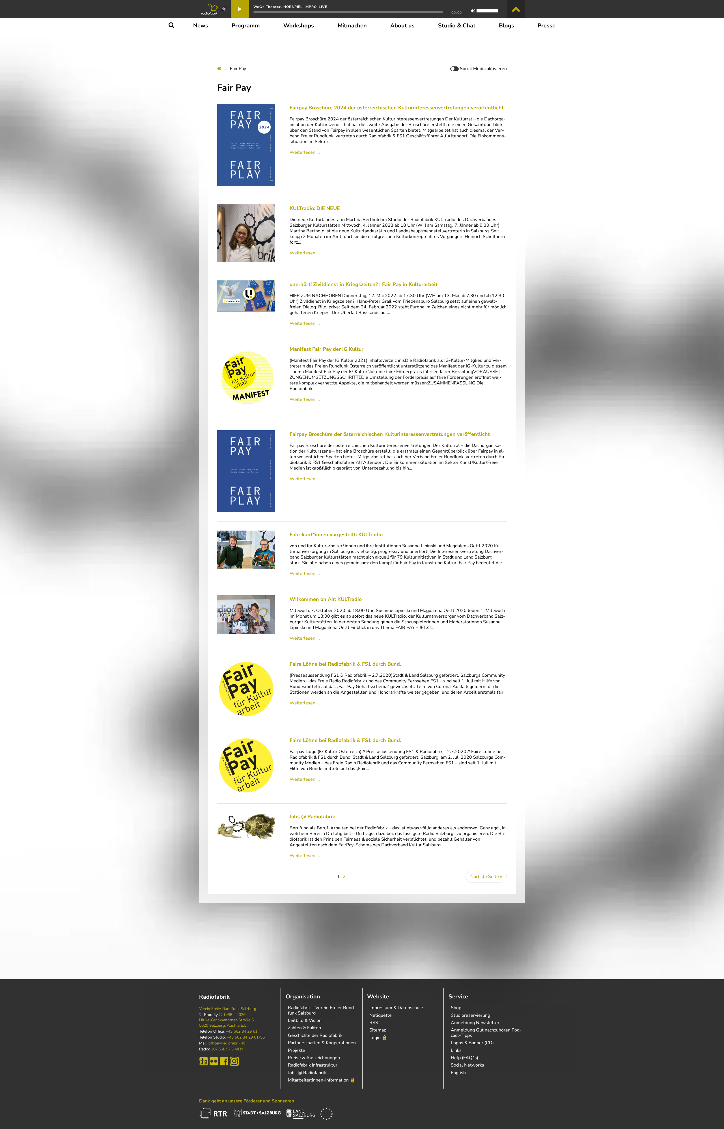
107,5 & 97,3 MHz (227, 1049)
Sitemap (377, 1030)
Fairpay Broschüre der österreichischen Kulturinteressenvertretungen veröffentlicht (390, 434)
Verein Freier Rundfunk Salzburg (227, 1008)
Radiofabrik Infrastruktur (312, 1065)
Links (456, 1050)
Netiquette (380, 1015)
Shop (456, 1008)
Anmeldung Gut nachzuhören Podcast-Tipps (486, 1032)
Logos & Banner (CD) (472, 1043)
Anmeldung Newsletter (475, 1023)
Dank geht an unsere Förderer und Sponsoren (246, 1101)
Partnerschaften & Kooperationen (322, 1043)
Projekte (296, 1050)
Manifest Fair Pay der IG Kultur (326, 349)
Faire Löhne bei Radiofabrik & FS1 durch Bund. (345, 664)
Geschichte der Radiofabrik (315, 1035)
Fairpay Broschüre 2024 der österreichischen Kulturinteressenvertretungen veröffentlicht (397, 107)
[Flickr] (213, 1061)
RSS (373, 1023)
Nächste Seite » (486, 876)
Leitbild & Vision (305, 1020)
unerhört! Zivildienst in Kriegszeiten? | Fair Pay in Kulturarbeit (364, 284)
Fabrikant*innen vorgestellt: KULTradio (336, 534)
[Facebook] (224, 1061)
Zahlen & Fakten (304, 1028)
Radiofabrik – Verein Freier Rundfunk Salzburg (322, 1010)
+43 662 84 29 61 (241, 1031)
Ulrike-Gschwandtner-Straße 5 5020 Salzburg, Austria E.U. (226, 1023)
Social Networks (467, 1065)
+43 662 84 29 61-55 (246, 1037)
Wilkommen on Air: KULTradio (326, 599)
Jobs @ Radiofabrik (312, 816)
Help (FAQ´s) (464, 1058)
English (458, 1073)
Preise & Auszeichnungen (314, 1058)
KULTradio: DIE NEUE (315, 208)
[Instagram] (234, 1061)
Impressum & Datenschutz (396, 1008)
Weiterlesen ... (305, 152)
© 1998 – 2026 (232, 1014)
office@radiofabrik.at (226, 1043)
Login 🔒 (378, 1038)
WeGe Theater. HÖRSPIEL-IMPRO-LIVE (290, 7)
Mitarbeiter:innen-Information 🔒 (321, 1080)
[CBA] (203, 1061)
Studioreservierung (470, 1015)
